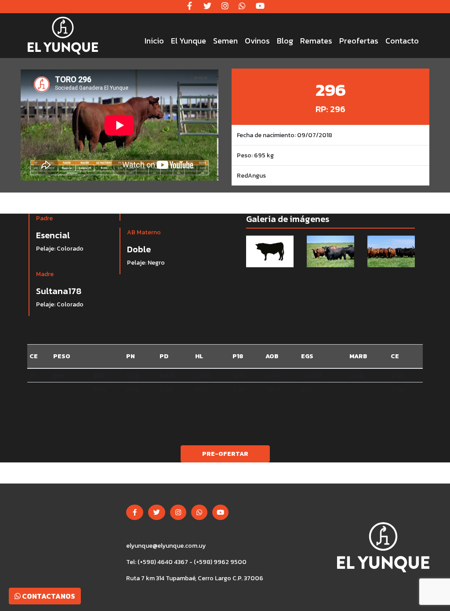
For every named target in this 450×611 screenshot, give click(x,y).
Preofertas (358, 41)
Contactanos (48, 596)
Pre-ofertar (225, 453)
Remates (316, 41)
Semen (225, 41)
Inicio (154, 41)
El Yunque (188, 41)
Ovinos (257, 41)
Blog (285, 41)
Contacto (402, 41)
